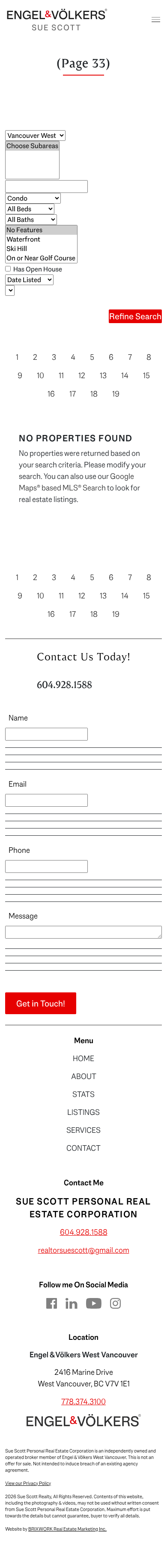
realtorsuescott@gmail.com (83, 1250)
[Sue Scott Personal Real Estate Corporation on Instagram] (115, 1303)
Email (18, 784)
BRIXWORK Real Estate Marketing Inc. (67, 1529)
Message (23, 916)
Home (83, 1058)
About (83, 1076)
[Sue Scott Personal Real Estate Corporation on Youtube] (93, 1303)
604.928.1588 (64, 685)
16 (51, 394)
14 (124, 375)
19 (115, 394)
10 (40, 375)
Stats (83, 1094)
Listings (83, 1112)
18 (94, 394)
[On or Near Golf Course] (41, 258)
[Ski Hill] (41, 249)
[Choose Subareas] (32, 146)
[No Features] (41, 230)
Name (18, 718)
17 (72, 394)
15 (146, 375)
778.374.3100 (83, 1402)
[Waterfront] (41, 239)
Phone (19, 850)
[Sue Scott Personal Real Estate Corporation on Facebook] (51, 1303)
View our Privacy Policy (28, 1483)
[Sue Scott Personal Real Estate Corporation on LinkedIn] (72, 1303)
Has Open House (37, 269)
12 (81, 375)
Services (83, 1130)
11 (61, 375)
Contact (83, 1148)
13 (103, 375)
